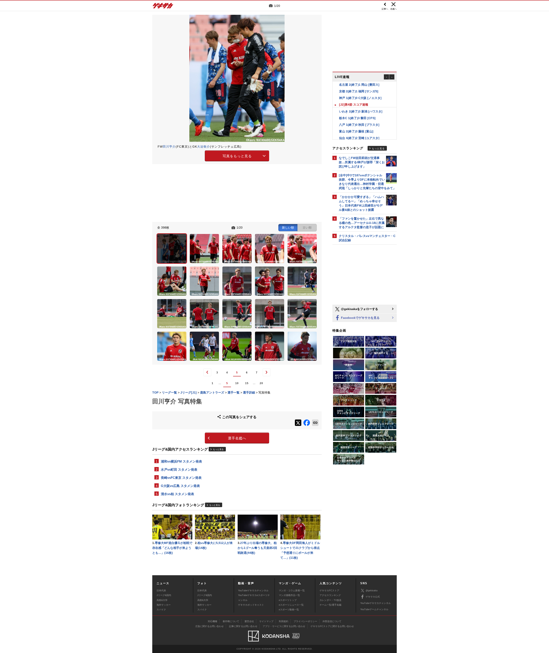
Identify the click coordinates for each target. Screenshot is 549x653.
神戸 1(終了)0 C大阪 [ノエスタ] (360, 92)
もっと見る (218, 449)
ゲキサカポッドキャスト (251, 605)
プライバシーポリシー (305, 621)
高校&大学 (162, 600)
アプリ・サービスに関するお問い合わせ (284, 626)
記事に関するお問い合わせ (243, 626)
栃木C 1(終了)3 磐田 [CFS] (357, 112)
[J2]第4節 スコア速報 (353, 99)
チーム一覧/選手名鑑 (330, 605)
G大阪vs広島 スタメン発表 (180, 486)
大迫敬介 (203, 146)
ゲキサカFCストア (329, 590)
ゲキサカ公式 (373, 596)
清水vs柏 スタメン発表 (177, 494)
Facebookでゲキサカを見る (360, 317)
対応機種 (212, 621)
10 (237, 383)
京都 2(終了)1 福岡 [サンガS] (358, 85)
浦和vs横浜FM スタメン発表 (181, 461)
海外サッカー (164, 605)
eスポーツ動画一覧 (289, 609)
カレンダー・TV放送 (330, 600)
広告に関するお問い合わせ (209, 626)
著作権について (231, 621)
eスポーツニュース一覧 (291, 605)
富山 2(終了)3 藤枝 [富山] (356, 125)
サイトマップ (266, 621)
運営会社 (249, 621)
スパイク (161, 609)
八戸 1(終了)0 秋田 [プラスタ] (359, 119)
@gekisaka (371, 590)
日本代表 (161, 590)
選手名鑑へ (237, 438)
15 (247, 383)
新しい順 (288, 227)
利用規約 (283, 621)
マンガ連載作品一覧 (289, 595)
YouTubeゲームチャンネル (374, 609)
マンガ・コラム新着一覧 (292, 590)
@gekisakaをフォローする (359, 309)
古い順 (307, 227)
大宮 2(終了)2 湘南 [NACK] (357, 139)
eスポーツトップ (288, 600)
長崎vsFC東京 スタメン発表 (181, 477)
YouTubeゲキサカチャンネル (253, 590)
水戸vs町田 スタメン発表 (179, 469)
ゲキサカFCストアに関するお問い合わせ (332, 626)
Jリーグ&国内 (164, 595)
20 (261, 383)
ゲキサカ (163, 6)
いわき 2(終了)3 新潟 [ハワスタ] (360, 106)
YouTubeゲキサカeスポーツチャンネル (254, 597)
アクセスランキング (330, 595)
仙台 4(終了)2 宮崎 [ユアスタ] (359, 132)
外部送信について (332, 621)
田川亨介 (169, 146)
